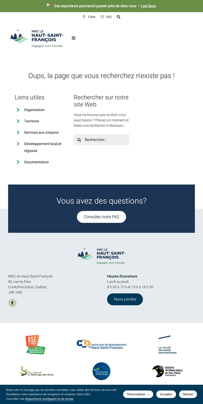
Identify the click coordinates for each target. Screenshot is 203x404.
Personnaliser (136, 394)
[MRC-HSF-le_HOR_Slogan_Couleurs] (101, 246)
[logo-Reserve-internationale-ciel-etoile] (167, 367)
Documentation (36, 162)
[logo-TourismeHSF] (101, 364)
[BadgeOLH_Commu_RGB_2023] (35, 336)
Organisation (34, 110)
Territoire (31, 121)
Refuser (188, 394)
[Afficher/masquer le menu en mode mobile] (74, 38)
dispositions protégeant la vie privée (49, 399)
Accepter (166, 394)
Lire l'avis (149, 6)
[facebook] (12, 303)
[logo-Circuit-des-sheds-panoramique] (167, 337)
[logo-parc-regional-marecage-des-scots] (35, 368)
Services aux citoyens (41, 132)
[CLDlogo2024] (101, 341)
